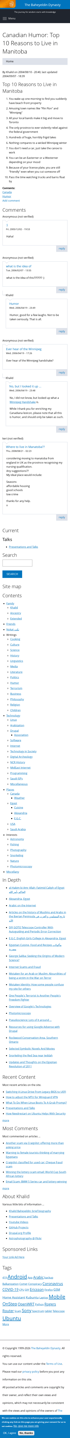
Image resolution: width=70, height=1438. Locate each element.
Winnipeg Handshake (23, 402)
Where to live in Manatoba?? (25, 447)
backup (48, 1277)
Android (17, 1276)
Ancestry (15, 613)
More (5, 1324)
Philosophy (17, 699)
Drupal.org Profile (20, 1233)
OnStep (9, 1304)
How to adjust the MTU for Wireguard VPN (32, 1097)
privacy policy (30, 1371)
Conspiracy (35, 1284)
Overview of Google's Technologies (30, 1006)
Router (8, 1310)
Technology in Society (23, 751)
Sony (26, 1310)
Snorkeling (16, 855)
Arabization (17, 725)
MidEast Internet (20, 767)
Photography (18, 850)
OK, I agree (9, 1433)
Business (15, 694)
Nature (14, 861)
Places (10, 789)
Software (15, 740)
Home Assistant (13, 1297)
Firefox (48, 1290)
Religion (15, 704)
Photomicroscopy (21, 866)
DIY (27, 1290)
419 (4, 1277)
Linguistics (16, 661)
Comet (23, 1284)
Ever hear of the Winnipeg (24, 349)
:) (7, 225)
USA (12, 824)
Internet (15, 746)
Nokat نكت (12, 629)
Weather (19, 798)
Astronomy (17, 839)
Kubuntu (32, 1297)
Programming (18, 773)
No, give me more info (26, 1426)
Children (15, 710)
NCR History (17, 762)
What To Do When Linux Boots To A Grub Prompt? (36, 1102)
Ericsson (37, 1289)
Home (10, 61)
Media (14, 666)
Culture (14, 644)
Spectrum (38, 1311)
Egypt (13, 803)
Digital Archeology (21, 757)
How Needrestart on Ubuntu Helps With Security (36, 1113)
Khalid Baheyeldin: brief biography (30, 1211)
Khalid (14, 607)
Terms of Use (54, 1364)
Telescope (59, 1311)
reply (62, 248)
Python (39, 1304)
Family (10, 603)
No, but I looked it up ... (25, 386)
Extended (16, 618)
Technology (13, 715)
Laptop (43, 1297)
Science (15, 650)
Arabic (38, 1277)
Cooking (15, 639)
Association (21, 735)
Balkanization (10, 1284)
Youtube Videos (18, 1222)
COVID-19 (10, 1289)
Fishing (14, 844)
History (14, 655)
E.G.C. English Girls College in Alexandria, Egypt (37, 938)
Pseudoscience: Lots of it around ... (30, 1020)
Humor (6, 196)
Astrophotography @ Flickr (25, 1238)
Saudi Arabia (18, 829)
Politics (14, 677)
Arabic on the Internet (22, 905)
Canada (7, 192)
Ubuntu (11, 1318)
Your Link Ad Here (13, 1257)
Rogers (50, 1304)
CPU (21, 1290)
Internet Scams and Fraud (25, 967)
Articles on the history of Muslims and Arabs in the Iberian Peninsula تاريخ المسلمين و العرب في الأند (37, 916)
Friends (10, 624)
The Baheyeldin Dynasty (45, 1348)
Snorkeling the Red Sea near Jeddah (31, 1055)
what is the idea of (18, 266)
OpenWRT (26, 1304)
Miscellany (12, 872)
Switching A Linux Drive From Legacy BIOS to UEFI (36, 1092)
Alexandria (20, 813)
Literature (16, 672)
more (5, 1120)
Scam (17, 1311)
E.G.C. (17, 818)
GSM (56, 1289)
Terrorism (16, 688)
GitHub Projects (18, 1227)
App (30, 1277)
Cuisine (18, 807)
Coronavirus (52, 1283)
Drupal (14, 731)
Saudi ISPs (16, 778)
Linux (13, 720)
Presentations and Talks (23, 547)
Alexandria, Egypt (19, 899)
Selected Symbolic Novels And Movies (32, 1048)
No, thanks (26, 1433)
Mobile (57, 1296)
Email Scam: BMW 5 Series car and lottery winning (36, 1181)
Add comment (11, 200)
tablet (48, 1311)
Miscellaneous (19, 784)
